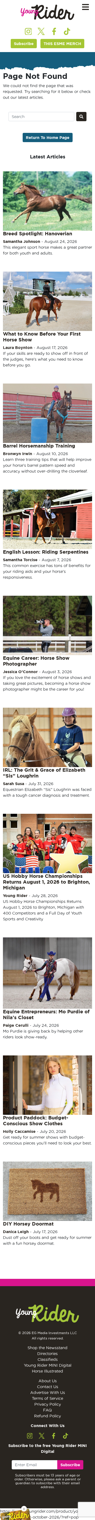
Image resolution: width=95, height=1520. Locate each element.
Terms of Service (47, 1398)
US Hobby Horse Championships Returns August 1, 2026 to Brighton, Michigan (46, 881)
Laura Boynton (17, 347)
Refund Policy (47, 1416)
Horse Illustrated (47, 1371)
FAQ (47, 1410)
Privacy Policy (47, 1404)
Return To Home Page (47, 137)
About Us (47, 1381)
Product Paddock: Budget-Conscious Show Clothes (35, 1120)
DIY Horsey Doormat (28, 1224)
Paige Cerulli (15, 1025)
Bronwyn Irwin (17, 453)
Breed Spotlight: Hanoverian (37, 233)
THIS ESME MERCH (62, 43)
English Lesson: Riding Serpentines (45, 552)
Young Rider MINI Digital (47, 1365)
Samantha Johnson (21, 241)
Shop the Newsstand (47, 1348)
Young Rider (15, 895)
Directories (47, 1353)
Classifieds (48, 1359)
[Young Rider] (47, 12)
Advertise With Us (47, 1392)
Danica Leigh (16, 1231)
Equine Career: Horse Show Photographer (36, 661)
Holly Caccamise (19, 1131)
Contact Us (47, 1386)
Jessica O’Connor (20, 671)
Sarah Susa (13, 783)
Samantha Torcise (20, 560)
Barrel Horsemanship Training (39, 446)
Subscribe (24, 43)
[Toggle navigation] (85, 7)
